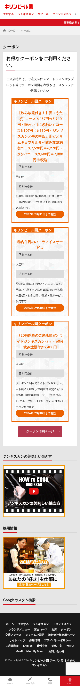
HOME (11, 30)
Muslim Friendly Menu (30, 651)
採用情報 (34, 640)
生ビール (43, 14)
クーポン (26, 30)
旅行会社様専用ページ (61, 634)
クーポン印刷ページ (40, 431)
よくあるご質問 (34, 634)
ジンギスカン (26, 14)
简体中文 (56, 645)
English (28, 645)
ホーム (10, 624)
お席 (54, 629)
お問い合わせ (56, 651)
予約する (8, 14)
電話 (50, 683)
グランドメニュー (63, 14)
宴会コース (40, 629)
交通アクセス (13, 634)
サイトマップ (17, 640)
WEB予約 (30, 683)
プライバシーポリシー (57, 640)
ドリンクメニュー (63, 624)
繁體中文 (42, 645)
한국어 (70, 645)
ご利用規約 (12, 645)
